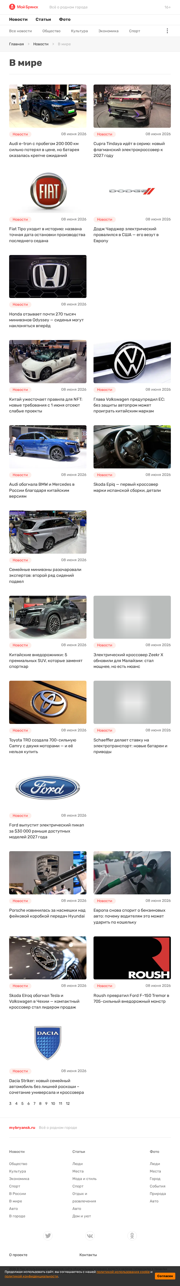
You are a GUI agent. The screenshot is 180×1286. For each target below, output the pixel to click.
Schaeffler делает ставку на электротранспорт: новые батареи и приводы (130, 745)
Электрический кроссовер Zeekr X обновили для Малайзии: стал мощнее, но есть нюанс (128, 660)
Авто (13, 1208)
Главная (16, 44)
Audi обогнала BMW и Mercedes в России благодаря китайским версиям (42, 490)
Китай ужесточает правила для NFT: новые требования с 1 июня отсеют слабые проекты (45, 405)
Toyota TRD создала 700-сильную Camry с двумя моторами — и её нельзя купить (42, 745)
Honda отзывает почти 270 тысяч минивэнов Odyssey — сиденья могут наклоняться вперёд (46, 320)
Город (155, 1178)
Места (78, 1171)
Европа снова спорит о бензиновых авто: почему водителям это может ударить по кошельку (129, 916)
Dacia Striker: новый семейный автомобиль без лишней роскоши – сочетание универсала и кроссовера (46, 1086)
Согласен (165, 1276)
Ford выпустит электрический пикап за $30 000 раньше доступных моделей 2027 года (46, 830)
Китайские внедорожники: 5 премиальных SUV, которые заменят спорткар (45, 660)
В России (17, 1193)
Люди (77, 1164)
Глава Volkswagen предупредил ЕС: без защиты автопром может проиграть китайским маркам (129, 405)
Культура (79, 31)
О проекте (18, 1255)
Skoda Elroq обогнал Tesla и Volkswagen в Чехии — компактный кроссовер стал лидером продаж (44, 1001)
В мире (15, 1201)
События (157, 1186)
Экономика (108, 31)
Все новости (20, 31)
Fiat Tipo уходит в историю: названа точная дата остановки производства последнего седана (47, 234)
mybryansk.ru (22, 1127)
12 (68, 1103)
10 (53, 1103)
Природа (158, 1193)
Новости (18, 19)
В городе (17, 1216)
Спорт (134, 31)
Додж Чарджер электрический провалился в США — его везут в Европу (126, 234)
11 (60, 1103)
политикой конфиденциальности (31, 1276)
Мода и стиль (84, 1178)
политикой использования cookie (123, 1272)
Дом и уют (81, 1216)
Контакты (88, 1255)
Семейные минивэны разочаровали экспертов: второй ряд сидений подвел (45, 575)
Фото (65, 19)
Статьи (43, 19)
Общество (51, 31)
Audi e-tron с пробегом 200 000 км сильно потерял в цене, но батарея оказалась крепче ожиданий (44, 149)
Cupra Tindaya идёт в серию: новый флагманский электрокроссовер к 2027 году (129, 149)
